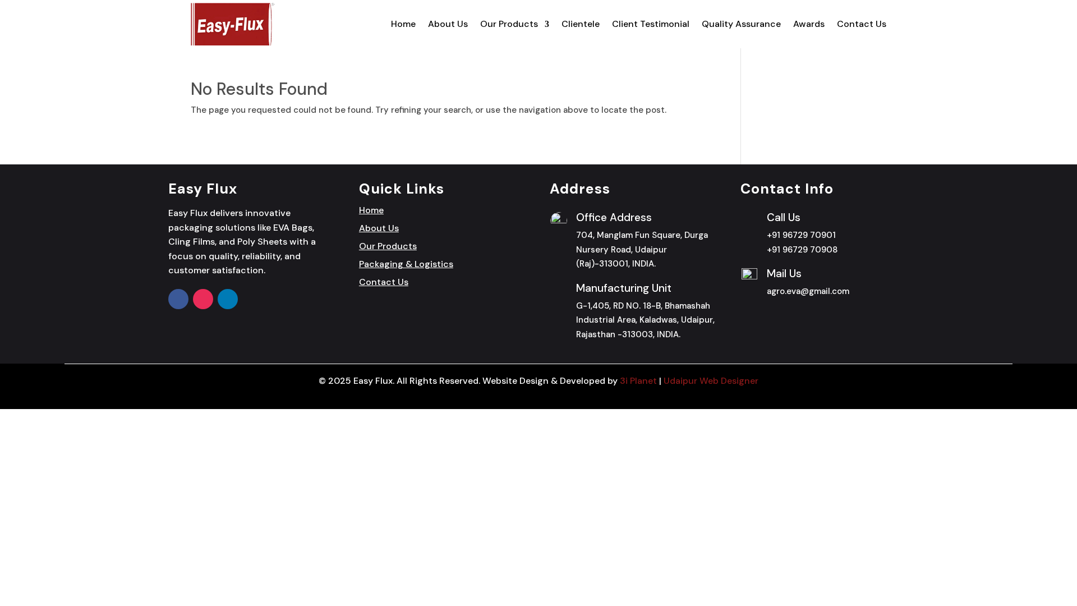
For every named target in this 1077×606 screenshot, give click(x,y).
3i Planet (638, 381)
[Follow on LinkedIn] (228, 299)
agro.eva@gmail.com (808, 291)
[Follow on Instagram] (203, 299)
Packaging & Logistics (406, 264)
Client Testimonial (650, 24)
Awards (809, 24)
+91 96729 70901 (801, 235)
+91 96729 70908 (802, 249)
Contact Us (861, 24)
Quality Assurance (741, 24)
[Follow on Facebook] (178, 299)
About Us (448, 24)
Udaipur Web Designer (711, 381)
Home (403, 24)
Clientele (580, 24)
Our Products (509, 24)
